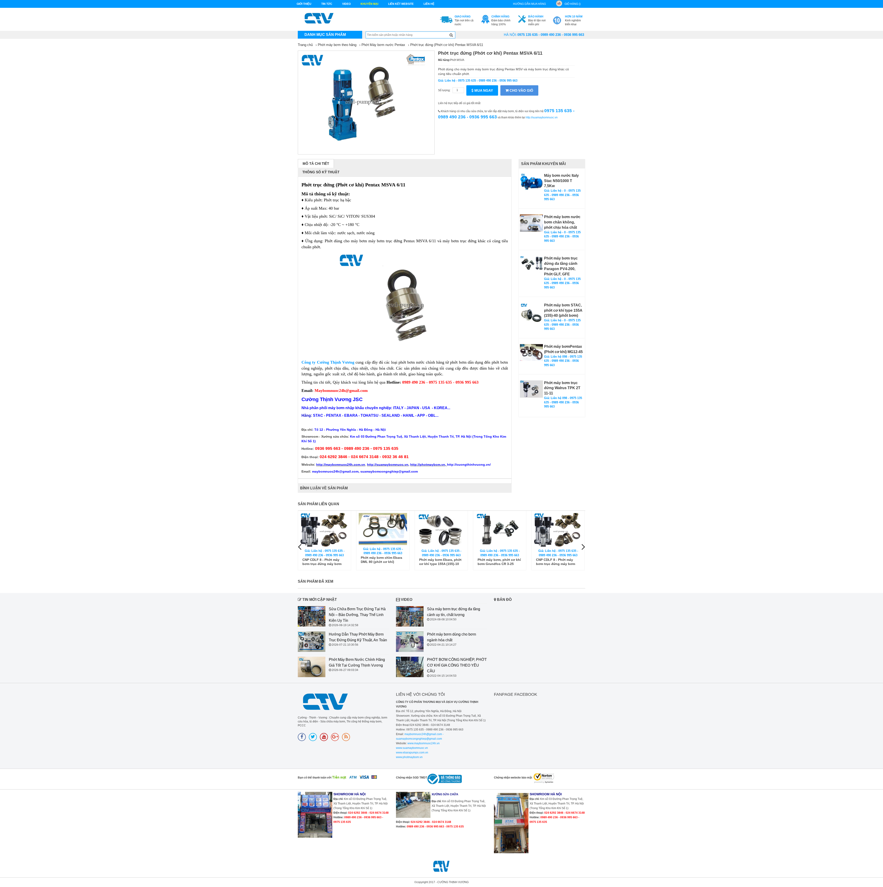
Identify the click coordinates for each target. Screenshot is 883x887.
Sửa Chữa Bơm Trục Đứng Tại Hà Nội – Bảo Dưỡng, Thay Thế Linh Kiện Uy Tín (357, 614)
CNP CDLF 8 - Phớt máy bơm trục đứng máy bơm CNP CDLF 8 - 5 (321, 562)
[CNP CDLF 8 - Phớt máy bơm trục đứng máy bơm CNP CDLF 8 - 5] (324, 530)
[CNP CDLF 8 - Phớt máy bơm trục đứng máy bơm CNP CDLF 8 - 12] (558, 530)
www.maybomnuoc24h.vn (423, 743)
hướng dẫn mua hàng (529, 4)
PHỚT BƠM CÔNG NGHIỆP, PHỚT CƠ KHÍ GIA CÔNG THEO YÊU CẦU (457, 665)
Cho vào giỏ (521, 90)
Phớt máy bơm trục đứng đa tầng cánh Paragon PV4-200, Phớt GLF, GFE (561, 266)
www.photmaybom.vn (409, 757)
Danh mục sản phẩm (325, 35)
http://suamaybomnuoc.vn (542, 117)
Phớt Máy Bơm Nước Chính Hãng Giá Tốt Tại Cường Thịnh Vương (357, 662)
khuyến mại (369, 4)
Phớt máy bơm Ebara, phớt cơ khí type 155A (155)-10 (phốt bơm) (440, 562)
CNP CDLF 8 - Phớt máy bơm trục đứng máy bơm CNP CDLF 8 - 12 (555, 562)
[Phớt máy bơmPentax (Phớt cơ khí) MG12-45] (531, 352)
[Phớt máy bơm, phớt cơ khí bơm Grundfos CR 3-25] (500, 530)
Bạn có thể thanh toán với (314, 777)
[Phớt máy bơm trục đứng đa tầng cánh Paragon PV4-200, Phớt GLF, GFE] (531, 264)
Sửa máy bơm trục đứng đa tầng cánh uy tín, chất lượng (453, 612)
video (346, 4)
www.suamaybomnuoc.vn (412, 748)
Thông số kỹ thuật (320, 172)
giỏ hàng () (573, 4)
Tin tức (326, 4)
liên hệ (429, 4)
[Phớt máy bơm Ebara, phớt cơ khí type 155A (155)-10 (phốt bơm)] (441, 530)
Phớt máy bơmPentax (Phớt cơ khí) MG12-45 (563, 349)
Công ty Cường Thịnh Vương (327, 362)
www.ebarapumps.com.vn (412, 752)
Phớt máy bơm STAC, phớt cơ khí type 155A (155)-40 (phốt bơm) (563, 310)
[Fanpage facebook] (302, 737)
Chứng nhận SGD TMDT (411, 777)
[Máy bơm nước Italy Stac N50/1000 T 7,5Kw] (531, 181)
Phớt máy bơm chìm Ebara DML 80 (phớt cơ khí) (381, 560)
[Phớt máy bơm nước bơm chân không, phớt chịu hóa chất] (531, 223)
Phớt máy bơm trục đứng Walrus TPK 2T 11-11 (562, 388)
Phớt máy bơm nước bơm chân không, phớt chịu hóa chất (562, 222)
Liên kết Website (401, 4)
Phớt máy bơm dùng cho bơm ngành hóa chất (451, 637)
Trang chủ (305, 45)
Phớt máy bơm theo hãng (337, 45)
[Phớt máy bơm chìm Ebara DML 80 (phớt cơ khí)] (383, 529)
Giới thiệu (304, 4)
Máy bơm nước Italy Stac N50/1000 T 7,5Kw (561, 181)
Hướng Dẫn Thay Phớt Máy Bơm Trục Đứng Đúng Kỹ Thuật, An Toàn (358, 637)
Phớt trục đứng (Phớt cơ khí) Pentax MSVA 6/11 (446, 45)
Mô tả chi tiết (316, 163)
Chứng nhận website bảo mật (513, 777)
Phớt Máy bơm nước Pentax (383, 45)
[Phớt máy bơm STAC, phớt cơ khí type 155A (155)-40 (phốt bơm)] (531, 314)
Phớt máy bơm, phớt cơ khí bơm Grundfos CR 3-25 (499, 562)
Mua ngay (483, 90)
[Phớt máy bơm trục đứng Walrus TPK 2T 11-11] (531, 389)
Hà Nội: (510, 35)
